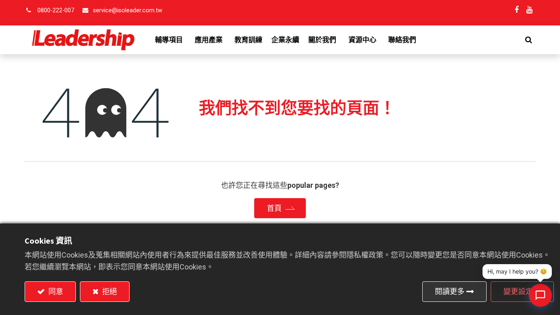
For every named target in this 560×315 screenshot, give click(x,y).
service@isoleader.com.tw (127, 10)
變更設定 (518, 291)
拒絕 (108, 291)
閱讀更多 (449, 291)
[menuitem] (248, 40)
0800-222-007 (55, 10)
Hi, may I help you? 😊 (517, 271)
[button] (528, 40)
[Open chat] (540, 295)
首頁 (274, 208)
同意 (55, 291)
